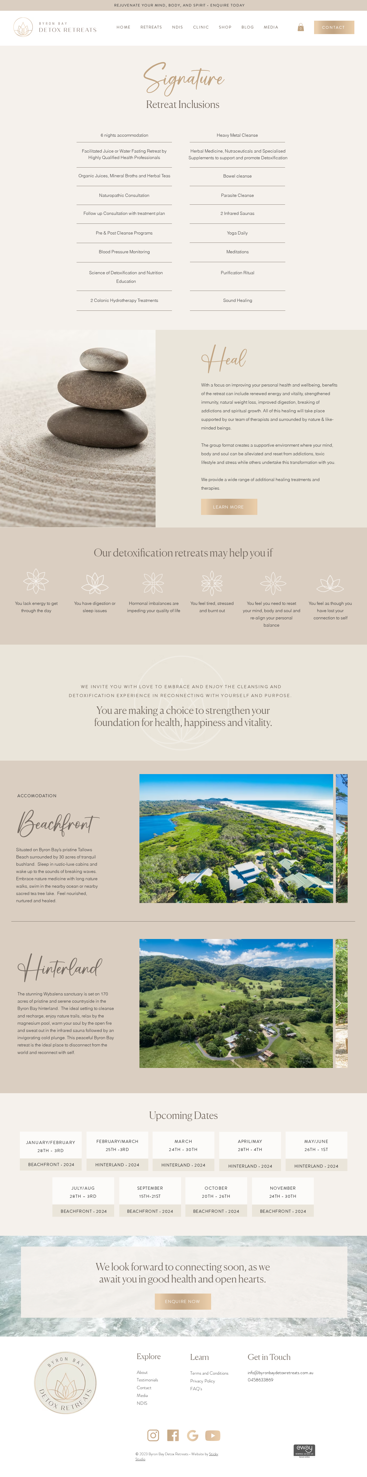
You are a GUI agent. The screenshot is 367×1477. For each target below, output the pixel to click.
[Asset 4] (173, 1435)
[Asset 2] (193, 1435)
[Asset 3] (153, 1435)
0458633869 (260, 1380)
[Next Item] (338, 838)
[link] (300, 27)
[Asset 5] (212, 1435)
